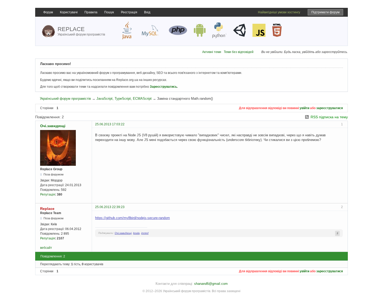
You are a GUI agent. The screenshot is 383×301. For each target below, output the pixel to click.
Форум (48, 12)
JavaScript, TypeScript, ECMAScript (124, 99)
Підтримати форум (325, 12)
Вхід (147, 12)
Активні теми (211, 52)
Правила (90, 12)
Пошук (109, 12)
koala (136, 233)
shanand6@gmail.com (211, 284)
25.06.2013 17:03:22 (110, 124)
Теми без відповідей (239, 52)
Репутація (47, 194)
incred (145, 233)
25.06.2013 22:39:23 (110, 207)
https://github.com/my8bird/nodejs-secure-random (132, 218)
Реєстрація (129, 12)
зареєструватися (329, 108)
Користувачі (69, 12)
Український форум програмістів (65, 99)
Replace (47, 208)
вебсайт (46, 248)
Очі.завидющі (52, 126)
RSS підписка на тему (329, 117)
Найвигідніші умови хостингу (279, 12)
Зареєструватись (163, 86)
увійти (304, 108)
